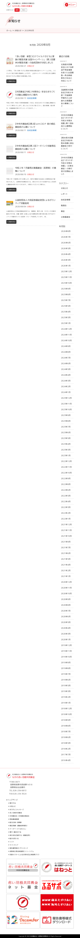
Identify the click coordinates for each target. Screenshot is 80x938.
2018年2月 (66, 749)
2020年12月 (66, 582)
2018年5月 (66, 743)
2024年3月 (66, 380)
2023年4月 (66, 444)
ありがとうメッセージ (17, 809)
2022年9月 (66, 478)
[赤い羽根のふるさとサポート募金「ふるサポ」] (57, 884)
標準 (17, 10)
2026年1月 (66, 265)
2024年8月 (66, 352)
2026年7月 (66, 237)
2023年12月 (66, 398)
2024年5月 (66, 369)
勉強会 (64, 205)
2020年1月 (66, 639)
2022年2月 (66, 513)
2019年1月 (66, 703)
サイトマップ (14, 845)
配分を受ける (14, 838)
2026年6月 (66, 242)
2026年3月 (66, 260)
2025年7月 (66, 300)
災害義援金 (65, 217)
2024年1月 (66, 392)
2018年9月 (66, 720)
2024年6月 (66, 363)
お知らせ (18, 30)
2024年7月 (66, 357)
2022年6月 (66, 490)
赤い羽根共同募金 (16, 813)
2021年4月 (66, 565)
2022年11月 (66, 467)
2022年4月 (66, 501)
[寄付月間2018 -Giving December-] (23, 920)
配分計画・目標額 (15, 822)
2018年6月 (66, 737)
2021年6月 (66, 553)
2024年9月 (66, 346)
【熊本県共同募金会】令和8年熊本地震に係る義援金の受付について (67, 143)
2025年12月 (66, 271)
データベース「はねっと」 (18, 829)
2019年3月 (66, 691)
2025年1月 (66, 323)
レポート (64, 194)
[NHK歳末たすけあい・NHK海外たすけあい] (57, 902)
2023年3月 (66, 449)
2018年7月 (66, 731)
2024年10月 (66, 340)
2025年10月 (66, 283)
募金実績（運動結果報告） (19, 826)
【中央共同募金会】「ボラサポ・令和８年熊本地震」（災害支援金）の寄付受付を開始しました (67, 165)
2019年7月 (66, 674)
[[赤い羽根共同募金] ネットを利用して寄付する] (23, 884)
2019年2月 (66, 697)
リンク (12, 842)
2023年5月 (66, 438)
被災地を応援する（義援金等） (20, 835)
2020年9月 (66, 599)
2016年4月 (66, 760)
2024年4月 (66, 375)
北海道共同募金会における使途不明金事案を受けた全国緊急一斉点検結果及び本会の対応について (67, 72)
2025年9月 (66, 288)
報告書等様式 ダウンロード (19, 848)
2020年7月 (66, 611)
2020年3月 (66, 634)
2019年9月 (66, 662)
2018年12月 (66, 708)
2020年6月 (66, 616)
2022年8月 (66, 484)
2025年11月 (66, 277)
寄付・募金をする (15, 832)
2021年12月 (66, 524)
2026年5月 (66, 248)
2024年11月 (66, 334)
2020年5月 (66, 622)
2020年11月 (66, 588)
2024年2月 (66, 386)
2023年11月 (66, 403)
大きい (24, 10)
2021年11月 (66, 530)
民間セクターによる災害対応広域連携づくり (24, 854)
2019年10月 (66, 657)
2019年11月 (66, 651)
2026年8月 (66, 231)
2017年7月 (66, 754)
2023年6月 (66, 432)
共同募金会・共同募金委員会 (19, 816)
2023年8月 (66, 421)
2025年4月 (66, 311)
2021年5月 (66, 559)
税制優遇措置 (14, 819)
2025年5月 (66, 306)
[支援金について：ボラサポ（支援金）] (23, 902)
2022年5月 (66, 495)
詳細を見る (11, 81)
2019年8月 (66, 668)
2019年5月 (66, 685)
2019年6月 (66, 680)
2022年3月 (66, 507)
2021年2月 (66, 570)
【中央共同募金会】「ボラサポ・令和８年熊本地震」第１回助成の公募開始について (67, 122)
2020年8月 (66, 605)
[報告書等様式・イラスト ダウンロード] (57, 920)
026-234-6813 (19, 790)
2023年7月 (66, 426)
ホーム (9, 30)
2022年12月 (66, 461)
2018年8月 (66, 726)
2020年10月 (66, 593)
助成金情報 (65, 199)
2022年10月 (66, 472)
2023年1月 (66, 455)
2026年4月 (66, 254)
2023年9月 (66, 415)
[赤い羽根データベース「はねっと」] (57, 867)
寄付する (13, 803)
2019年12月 (66, 645)
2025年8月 (66, 294)
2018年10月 (66, 714)
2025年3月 (66, 317)
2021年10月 (66, 536)
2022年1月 (66, 518)
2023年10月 (66, 409)
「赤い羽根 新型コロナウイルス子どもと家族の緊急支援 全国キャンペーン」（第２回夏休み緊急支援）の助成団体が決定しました (35, 59)
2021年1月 (66, 576)
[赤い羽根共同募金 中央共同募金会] (23, 867)
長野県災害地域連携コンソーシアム (22, 851)
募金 (63, 211)
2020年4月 (66, 628)
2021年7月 (66, 547)
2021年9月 (66, 541)
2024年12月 (66, 329)
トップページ (13, 800)
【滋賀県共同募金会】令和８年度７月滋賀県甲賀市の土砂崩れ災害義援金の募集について (67, 98)
